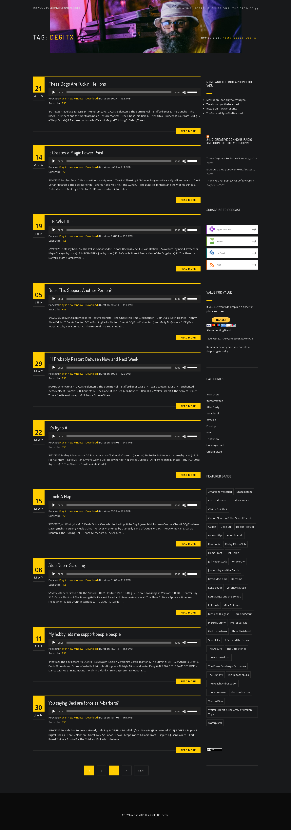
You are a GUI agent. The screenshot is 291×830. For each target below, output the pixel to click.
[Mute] (184, 92)
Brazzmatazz (244, 491)
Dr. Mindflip (215, 535)
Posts (200, 8)
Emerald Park (235, 535)
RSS (64, 103)
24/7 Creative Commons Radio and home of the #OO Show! (229, 141)
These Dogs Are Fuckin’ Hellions (77, 84)
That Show (212, 439)
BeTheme (163, 815)
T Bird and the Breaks (237, 640)
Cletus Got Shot (217, 509)
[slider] (193, 91)
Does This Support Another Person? (80, 290)
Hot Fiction (233, 553)
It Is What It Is (60, 221)
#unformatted (214, 401)
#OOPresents (229, 108)
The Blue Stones (236, 648)
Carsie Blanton (217, 500)
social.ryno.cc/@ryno (233, 100)
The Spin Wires (217, 692)
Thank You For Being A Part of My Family (230, 180)
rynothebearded (229, 104)
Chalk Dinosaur (240, 500)
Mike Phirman (232, 605)
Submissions (218, 8)
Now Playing (181, 8)
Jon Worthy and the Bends (224, 570)
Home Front (215, 553)
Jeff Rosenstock (217, 561)
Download (92, 98)
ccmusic (211, 420)
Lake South (215, 587)
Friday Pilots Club (235, 544)
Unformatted (214, 451)
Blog (216, 37)
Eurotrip (211, 426)
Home (205, 37)
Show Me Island (241, 631)
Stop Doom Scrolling (66, 565)
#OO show (212, 394)
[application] (124, 92)
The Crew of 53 (245, 8)
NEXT (141, 770)
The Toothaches (240, 692)
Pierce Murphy (217, 622)
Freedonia (214, 544)
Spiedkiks (214, 640)
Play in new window (71, 98)
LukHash (213, 605)
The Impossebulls (238, 675)
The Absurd (215, 648)
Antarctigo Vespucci (220, 491)
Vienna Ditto (215, 701)
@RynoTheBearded (231, 113)
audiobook (213, 413)
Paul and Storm (243, 614)
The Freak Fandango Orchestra (227, 666)
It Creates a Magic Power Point (75, 152)
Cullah (212, 526)
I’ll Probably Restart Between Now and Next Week (93, 359)
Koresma (236, 579)
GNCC (209, 432)
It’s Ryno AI (58, 427)
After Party (212, 407)
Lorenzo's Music (236, 587)
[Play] (54, 92)
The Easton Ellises (219, 657)
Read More (188, 131)
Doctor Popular (245, 526)
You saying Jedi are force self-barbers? (83, 703)
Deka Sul (226, 526)
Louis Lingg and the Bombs (224, 596)
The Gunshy (215, 675)
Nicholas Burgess (218, 614)
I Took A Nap (59, 496)
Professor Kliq (238, 622)
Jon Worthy (238, 561)
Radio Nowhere (217, 631)
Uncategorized (215, 445)
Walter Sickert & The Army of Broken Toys (230, 712)
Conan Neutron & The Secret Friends (230, 518)
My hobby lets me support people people (84, 634)
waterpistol (215, 723)
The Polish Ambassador (222, 683)
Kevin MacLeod (217, 579)
